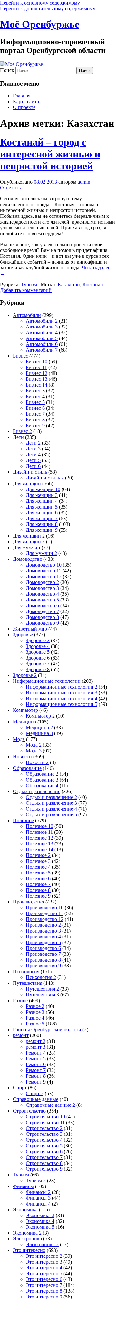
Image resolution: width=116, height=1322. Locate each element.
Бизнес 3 (35, 390)
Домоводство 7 (42, 611)
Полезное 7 (38, 884)
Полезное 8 (38, 890)
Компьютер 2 (40, 716)
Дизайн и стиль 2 (45, 477)
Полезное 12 (39, 838)
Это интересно (29, 1250)
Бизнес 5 (35, 402)
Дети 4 (33, 454)
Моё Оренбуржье (39, 24)
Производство (28, 901)
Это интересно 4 (44, 1267)
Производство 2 (43, 925)
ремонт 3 (35, 1047)
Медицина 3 (39, 733)
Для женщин (27, 483)
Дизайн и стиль (30, 472)
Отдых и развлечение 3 (51, 803)
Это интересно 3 (44, 1262)
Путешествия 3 (42, 994)
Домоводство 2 (42, 582)
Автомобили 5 (42, 338)
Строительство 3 (44, 1134)
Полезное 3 (38, 861)
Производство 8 (43, 960)
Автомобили (27, 315)
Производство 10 (44, 907)
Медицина (24, 721)
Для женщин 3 (42, 495)
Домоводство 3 (42, 588)
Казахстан (69, 284)
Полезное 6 (38, 878)
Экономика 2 (27, 1233)
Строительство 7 (44, 1157)
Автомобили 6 (42, 344)
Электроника (27, 1238)
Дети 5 (33, 460)
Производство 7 (43, 954)
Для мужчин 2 (41, 553)
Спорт (20, 1087)
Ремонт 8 (36, 1076)
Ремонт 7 (36, 1070)
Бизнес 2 (22, 431)
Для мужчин (26, 547)
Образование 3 (42, 779)
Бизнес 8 (35, 419)
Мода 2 (34, 745)
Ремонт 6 (36, 1064)
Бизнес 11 (36, 367)
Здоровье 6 (38, 658)
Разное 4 (35, 1018)
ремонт (21, 1035)
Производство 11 (44, 913)
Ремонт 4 (36, 1052)
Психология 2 (41, 977)
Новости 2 (37, 762)
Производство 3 (43, 930)
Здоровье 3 (38, 640)
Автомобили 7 (42, 350)
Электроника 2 (42, 1244)
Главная (21, 95)
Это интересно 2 (44, 1256)
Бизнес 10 (36, 361)
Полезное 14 (39, 849)
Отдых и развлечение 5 (51, 814)
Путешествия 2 (42, 989)
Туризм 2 (36, 1180)
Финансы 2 (38, 1192)
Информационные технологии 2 (61, 687)
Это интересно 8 (44, 1291)
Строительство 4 (44, 1140)
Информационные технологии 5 (61, 704)
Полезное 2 (38, 855)
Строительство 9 (44, 1169)
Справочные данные (35, 1099)
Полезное (23, 820)
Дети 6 (33, 466)
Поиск (7, 70)
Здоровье (23, 634)
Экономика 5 (40, 1227)
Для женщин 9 (42, 530)
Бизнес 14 (36, 385)
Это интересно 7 (44, 1285)
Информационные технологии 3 (61, 692)
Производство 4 (43, 936)
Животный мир (30, 628)
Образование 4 (42, 785)
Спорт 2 (35, 1093)
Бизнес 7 (35, 414)
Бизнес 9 (35, 425)
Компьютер (25, 710)
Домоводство (27, 559)
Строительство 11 (45, 1122)
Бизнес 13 (36, 379)
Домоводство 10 (44, 565)
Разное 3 (35, 1012)
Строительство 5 (44, 1145)
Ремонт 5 (36, 1058)
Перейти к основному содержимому (40, 2)
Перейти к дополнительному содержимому (47, 8)
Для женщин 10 (43, 489)
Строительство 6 (44, 1151)
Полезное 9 (38, 896)
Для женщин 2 (29, 536)
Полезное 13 (39, 843)
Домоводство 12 (44, 576)
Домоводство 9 (42, 623)
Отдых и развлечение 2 (51, 797)
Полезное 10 (39, 826)
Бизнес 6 (35, 408)
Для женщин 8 (42, 524)
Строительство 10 (45, 1116)
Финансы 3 (38, 1198)
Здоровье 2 (25, 675)
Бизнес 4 (35, 396)
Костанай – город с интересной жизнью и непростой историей (50, 154)
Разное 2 (35, 1006)
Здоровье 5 (38, 652)
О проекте (24, 107)
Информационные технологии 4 (61, 698)
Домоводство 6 (42, 605)
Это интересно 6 (44, 1279)
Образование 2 (42, 774)
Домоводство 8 (42, 617)
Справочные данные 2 (50, 1105)
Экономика (25, 1209)
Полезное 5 (38, 872)
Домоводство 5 (42, 599)
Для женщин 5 (42, 507)
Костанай (92, 284)
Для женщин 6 (42, 512)
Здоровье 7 (38, 663)
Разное (20, 1000)
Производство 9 (43, 965)
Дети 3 (33, 448)
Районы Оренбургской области (47, 1029)
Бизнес (20, 355)
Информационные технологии (47, 681)
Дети (18, 437)
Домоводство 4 (42, 594)
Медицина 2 (39, 727)
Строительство (29, 1111)
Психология (26, 971)
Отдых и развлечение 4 (51, 809)
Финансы (23, 1186)
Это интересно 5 (44, 1273)
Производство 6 (43, 948)
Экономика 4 (40, 1221)
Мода (19, 739)
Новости (22, 756)
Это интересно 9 (44, 1296)
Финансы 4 (38, 1203)
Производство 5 (43, 942)
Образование (27, 768)
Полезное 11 (39, 832)
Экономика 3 (40, 1215)
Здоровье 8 (38, 669)
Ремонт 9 (36, 1082)
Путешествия (27, 983)
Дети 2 (33, 443)
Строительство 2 (44, 1128)
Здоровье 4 (38, 646)
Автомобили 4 (42, 332)
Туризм (29, 284)
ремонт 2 (35, 1041)
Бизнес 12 (36, 373)
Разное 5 (35, 1023)
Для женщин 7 (42, 518)
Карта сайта (26, 101)
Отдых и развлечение (36, 791)
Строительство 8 (44, 1163)
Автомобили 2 (42, 321)
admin (84, 182)
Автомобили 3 (42, 326)
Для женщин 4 (42, 501)
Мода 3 (34, 750)
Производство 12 (44, 919)
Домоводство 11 (43, 570)
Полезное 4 (38, 867)
